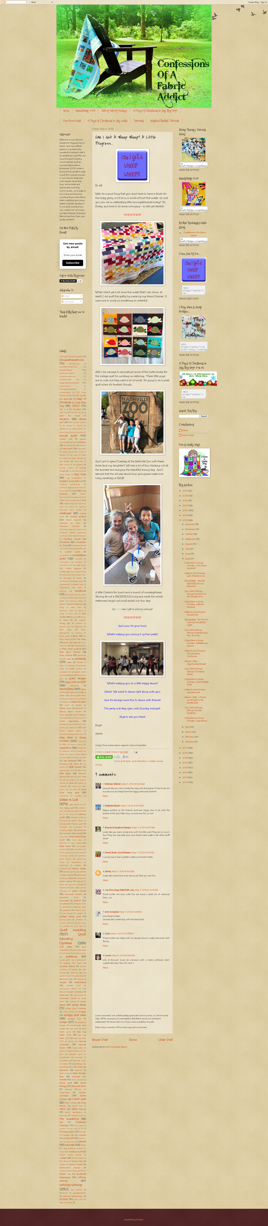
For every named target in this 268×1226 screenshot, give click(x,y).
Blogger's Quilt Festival (71, 481)
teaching (63, 1115)
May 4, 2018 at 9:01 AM (143, 852)
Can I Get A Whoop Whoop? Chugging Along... (194, 671)
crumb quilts (75, 572)
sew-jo (71, 1041)
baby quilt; (82, 449)
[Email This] (115, 756)
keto (72, 777)
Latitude (63, 786)
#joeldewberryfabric (67, 373)
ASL (65, 445)
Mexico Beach (77, 821)
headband (65, 702)
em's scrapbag (111, 911)
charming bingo (66, 529)
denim (79, 578)
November (190, 529)
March (188, 732)
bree (84, 500)
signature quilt (75, 1054)
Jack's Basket (80, 754)
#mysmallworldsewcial (69, 383)
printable (79, 920)
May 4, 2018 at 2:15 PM (130, 911)
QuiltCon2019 (80, 960)
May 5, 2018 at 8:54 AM (123, 955)
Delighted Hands (112, 805)
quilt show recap (79, 953)
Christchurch (81, 536)
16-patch (77, 409)
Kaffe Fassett (75, 767)
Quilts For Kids (76, 973)
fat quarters (77, 623)
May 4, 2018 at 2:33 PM (122, 933)
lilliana (75, 786)
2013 (185, 767)
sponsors (64, 1070)
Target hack (77, 1106)
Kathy (185, 430)
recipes (63, 982)
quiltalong (71, 956)
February (190, 736)
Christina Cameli (71, 539)
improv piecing (76, 744)
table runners (71, 1103)
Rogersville (64, 995)
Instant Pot (82, 748)
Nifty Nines (65, 846)
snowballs (79, 1057)
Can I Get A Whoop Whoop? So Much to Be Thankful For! (195, 594)
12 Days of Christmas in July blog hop (73, 402)
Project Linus (80, 923)
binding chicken (67, 468)
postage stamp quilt (70, 916)
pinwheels (66, 907)
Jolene (75, 764)
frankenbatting (80, 646)
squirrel (78, 1070)
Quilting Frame (67, 966)
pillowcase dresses (73, 894)
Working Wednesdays (73, 1196)
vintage (151, 761)
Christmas (64, 542)
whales (62, 1171)
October (189, 534)
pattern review (77, 878)
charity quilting (78, 516)
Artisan (82, 442)
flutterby (79, 633)
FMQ (75, 636)
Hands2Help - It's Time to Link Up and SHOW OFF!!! (196, 622)
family (83, 617)
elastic (62, 604)
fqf (69, 645)
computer (79, 559)
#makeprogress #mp (69, 380)
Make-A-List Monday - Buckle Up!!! (195, 613)
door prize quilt (71, 595)
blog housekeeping (74, 478)
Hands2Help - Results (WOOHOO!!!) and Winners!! (195, 583)
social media (81, 1061)
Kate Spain (65, 773)
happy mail (73, 692)
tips (61, 1122)
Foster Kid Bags (70, 642)
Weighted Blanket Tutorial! (164, 121)
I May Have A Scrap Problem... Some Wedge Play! (196, 682)
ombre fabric (79, 849)
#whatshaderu (65, 392)
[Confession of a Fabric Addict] (193, 160)
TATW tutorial (79, 1109)
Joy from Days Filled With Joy (119, 890)
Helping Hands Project (70, 711)
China (70, 536)
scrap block (79, 1004)
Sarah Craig (188, 435)
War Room (64, 1161)
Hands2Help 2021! (85, 110)
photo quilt (64, 885)
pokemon (67, 910)
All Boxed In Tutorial (72, 426)
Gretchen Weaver (113, 784)
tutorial (82, 1141)
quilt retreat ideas (79, 950)
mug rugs (63, 837)
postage (80, 913)
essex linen (76, 607)
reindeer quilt (73, 985)
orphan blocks (79, 868)
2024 (185, 490)
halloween (74, 685)
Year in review (66, 1202)
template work (77, 1116)
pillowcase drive (69, 897)
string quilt (66, 1082)
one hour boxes (77, 853)
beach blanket (77, 458)
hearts (67, 705)
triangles (66, 1135)
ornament (63, 869)
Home (66, 110)
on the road (64, 853)
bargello (63, 455)
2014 (185, 762)
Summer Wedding (73, 1089)
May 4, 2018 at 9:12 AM (123, 871)
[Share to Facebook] (124, 756)
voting (80, 1158)
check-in (79, 529)
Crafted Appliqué (73, 568)
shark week (78, 1048)
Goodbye (71, 666)
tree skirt (82, 1132)
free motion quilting (71, 649)
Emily (62, 607)
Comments (68, 301)
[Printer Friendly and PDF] (104, 757)
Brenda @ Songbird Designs (118, 827)
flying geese (64, 636)
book (74, 490)
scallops (73, 1001)
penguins (79, 881)
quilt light (78, 926)
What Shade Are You (76, 1171)
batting (65, 458)
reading (80, 979)
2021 (185, 505)
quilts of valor (65, 976)
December (190, 524)
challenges (65, 513)
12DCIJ (76, 405)
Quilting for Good (72, 963)
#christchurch (74, 364)
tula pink (70, 1142)
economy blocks (76, 601)
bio (70, 471)
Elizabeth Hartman (75, 604)
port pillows (68, 913)
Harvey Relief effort (78, 696)
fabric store (73, 614)
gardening (82, 655)
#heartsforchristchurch (68, 367)
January (189, 741)
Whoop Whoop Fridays (114, 110)
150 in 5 (64, 409)
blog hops (80, 474)
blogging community (69, 484)
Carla (107, 933)
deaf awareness (68, 575)
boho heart (79, 488)
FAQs (65, 620)
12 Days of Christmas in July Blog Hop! (155, 110)
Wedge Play (77, 1161)
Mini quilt (78, 824)
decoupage (67, 578)
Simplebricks (64, 1057)
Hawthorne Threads (78, 699)
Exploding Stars (66, 611)
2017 (69, 412)
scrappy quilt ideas (75, 1015)
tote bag (73, 1129)
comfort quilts (72, 552)
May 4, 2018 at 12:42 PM (146, 890)
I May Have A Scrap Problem (73, 737)
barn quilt (73, 455)
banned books (77, 452)
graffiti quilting (75, 669)
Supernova (64, 1092)
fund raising (66, 655)
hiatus (74, 715)
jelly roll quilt (80, 757)
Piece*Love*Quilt (72, 121)
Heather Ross (65, 708)
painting (83, 872)
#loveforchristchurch (68, 376)
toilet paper (78, 1125)
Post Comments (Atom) (116, 1046)
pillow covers (79, 891)
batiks (83, 455)
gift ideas (67, 659)
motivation (67, 833)
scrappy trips (74, 1018)
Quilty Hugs (78, 976)
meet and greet (73, 811)
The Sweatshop (69, 1118)
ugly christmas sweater (73, 1148)
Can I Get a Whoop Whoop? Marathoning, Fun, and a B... (196, 633)
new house (76, 843)
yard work (78, 1199)
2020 (186, 510)
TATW (62, 1109)
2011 (185, 777)
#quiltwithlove (65, 386)
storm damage (77, 1080)
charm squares (73, 520)
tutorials (69, 1145)
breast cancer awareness (69, 500)
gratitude (70, 675)
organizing (64, 865)
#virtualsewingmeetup (68, 389)
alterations (64, 429)
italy (70, 754)
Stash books (64, 1073)
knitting (73, 780)
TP (82, 1129)
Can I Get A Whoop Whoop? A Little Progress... (193, 710)
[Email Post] (135, 752)
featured (78, 626)
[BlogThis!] (118, 756)
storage (63, 1079)
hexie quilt (64, 714)
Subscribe (72, 262)
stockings (76, 1076)
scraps (63, 1022)
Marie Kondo (74, 805)
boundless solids (77, 497)
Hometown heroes (67, 724)
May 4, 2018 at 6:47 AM (132, 805)
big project (78, 464)
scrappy (82, 1011)
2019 (185, 515)
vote (73, 1158)
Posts (66, 296)
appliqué (72, 442)
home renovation (69, 721)
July (187, 548)
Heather (79, 705)
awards (83, 445)
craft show (81, 565)
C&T (76, 504)
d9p (84, 572)
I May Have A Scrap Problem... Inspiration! (196, 719)
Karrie (80, 770)
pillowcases (64, 900)
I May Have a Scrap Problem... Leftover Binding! (194, 604)
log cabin (73, 789)
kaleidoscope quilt (67, 770)
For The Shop (79, 639)
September (190, 539)
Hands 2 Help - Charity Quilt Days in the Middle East (195, 700)
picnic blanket (77, 885)
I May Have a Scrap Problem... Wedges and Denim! (196, 643)
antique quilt (66, 439)
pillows (77, 900)
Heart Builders (79, 701)
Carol (71, 507)
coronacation (65, 562)
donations (80, 590)
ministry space (66, 830)
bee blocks (64, 461)
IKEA (64, 744)
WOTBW (64, 1199)
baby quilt (67, 448)
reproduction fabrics (68, 989)
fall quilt (73, 617)
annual (81, 432)
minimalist (78, 827)
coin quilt (63, 549)
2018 (185, 520)
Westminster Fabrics (70, 1167)
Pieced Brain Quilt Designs (118, 852)
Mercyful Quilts (77, 817)
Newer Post (100, 1040)
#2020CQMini (77, 356)
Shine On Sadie (66, 1051)
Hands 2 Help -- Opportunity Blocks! (195, 662)
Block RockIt (65, 475)
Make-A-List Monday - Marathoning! (195, 691)
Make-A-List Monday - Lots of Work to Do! (195, 574)
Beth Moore (64, 465)
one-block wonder (67, 856)
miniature (63, 827)
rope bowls (78, 995)
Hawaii (64, 699)
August (189, 544)
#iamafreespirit (66, 370)
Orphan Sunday (70, 872)
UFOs (83, 1145)
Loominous (64, 796)
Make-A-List (69, 799)
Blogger (139, 1219)
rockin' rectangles (75, 992)
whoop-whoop (71, 1185)
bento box (78, 461)
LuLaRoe (78, 796)
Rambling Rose (66, 979)
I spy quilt (82, 741)
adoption (64, 419)
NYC (68, 849)
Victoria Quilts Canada (70, 1155)
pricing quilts (65, 920)
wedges (62, 1164)
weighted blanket (75, 1164)
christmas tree (77, 545)
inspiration (65, 747)
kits (64, 780)
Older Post (165, 1040)
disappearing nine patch (71, 588)
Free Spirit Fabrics (70, 652)
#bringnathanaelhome (72, 359)
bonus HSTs (64, 491)
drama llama (78, 598)
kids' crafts (81, 777)
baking (65, 452)
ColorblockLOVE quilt (77, 549)
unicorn (63, 1152)
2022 (185, 500)
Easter (62, 601)
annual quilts (68, 435)
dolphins (63, 591)
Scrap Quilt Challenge (76, 1008)
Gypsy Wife (70, 682)
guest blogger (77, 678)
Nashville (63, 843)
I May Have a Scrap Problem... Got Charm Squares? (196, 565)
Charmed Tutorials (69, 526)
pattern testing (66, 881)
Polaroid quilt (80, 910)
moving (78, 833)
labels (71, 783)
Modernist (81, 830)
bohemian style (65, 488)
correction (79, 562)
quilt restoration (139, 761)
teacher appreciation (73, 1112)
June (188, 553)
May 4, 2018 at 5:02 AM (133, 784)
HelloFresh (79, 708)
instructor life (67, 751)
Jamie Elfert (66, 757)
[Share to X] (121, 756)
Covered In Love (66, 565)
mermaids (63, 821)
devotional (63, 581)
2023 (185, 495)
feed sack (65, 629)
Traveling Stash (67, 1131)
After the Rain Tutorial (77, 422)
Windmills (63, 1193)
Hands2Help (66, 689)
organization (76, 862)
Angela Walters (77, 429)
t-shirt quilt (79, 1099)
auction (73, 445)
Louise (108, 955)
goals (69, 662)
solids (65, 1064)
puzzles (66, 926)
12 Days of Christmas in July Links (107, 121)
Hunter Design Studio (70, 731)
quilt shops (66, 953)
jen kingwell (70, 760)
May (187, 558)
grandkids (63, 672)
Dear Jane (82, 575)
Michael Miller (65, 824)
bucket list (68, 504)
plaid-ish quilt (80, 907)
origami (78, 865)
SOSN (80, 1067)
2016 (61, 412)
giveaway (80, 658)
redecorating (80, 982)
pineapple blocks (79, 904)
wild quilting (76, 1190)
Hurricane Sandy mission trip (71, 734)
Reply (105, 796)
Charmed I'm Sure (70, 523)
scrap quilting (68, 1012)
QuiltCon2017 (65, 960)
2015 (185, 757)
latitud (80, 783)
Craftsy (63, 571)
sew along (74, 1029)
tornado (63, 1129)
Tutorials (139, 121)
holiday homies (77, 718)
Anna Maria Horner (67, 432)
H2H (83, 682)
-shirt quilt (64, 357)
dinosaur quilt (77, 581)
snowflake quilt (66, 1061)
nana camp (77, 840)
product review (66, 923)
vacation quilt (75, 1151)
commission (64, 555)
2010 (185, 782)
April (187, 727)
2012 (185, 772)
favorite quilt (65, 627)
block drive (79, 471)
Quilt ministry (73, 930)
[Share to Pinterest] (127, 756)
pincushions (65, 903)
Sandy (108, 871)
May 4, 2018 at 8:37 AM (143, 827)
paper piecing (67, 875)
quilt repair (126, 761)
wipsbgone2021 (79, 1193)
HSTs (80, 727)
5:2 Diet (78, 412)
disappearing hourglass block (71, 584)
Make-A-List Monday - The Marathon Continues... (195, 653)
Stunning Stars (78, 1086)
